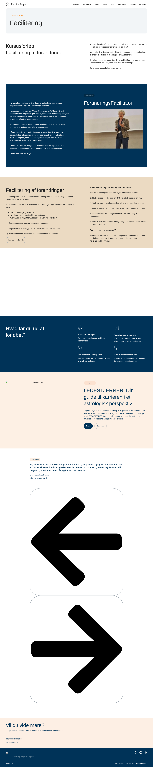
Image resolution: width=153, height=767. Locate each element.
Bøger (105, 4)
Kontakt (133, 4)
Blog (112, 4)
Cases (97, 4)
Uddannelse (87, 4)
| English (142, 4)
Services (76, 4)
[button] (76, 542)
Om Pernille (122, 4)
